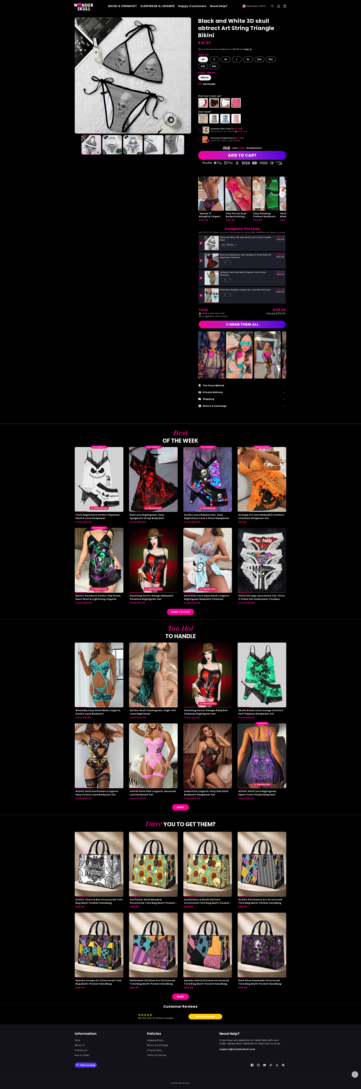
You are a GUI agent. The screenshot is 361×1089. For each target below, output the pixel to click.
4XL (203, 66)
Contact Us (81, 1050)
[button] (272, 6)
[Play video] (211, 355)
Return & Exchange (157, 1045)
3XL (270, 59)
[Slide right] (188, 145)
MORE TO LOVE (180, 612)
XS (203, 59)
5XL (214, 66)
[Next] (282, 355)
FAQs (77, 1040)
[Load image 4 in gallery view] (153, 144)
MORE (180, 807)
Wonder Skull (184, 1083)
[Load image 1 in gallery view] (91, 144)
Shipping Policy (155, 1040)
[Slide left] (78, 145)
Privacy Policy (154, 1050)
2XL (259, 59)
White (205, 77)
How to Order (82, 1055)
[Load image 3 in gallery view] (133, 144)
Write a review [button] (205, 1016)
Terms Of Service (156, 1055)
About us (80, 1045)
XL (248, 59)
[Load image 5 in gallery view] (174, 144)
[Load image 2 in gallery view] (112, 144)
